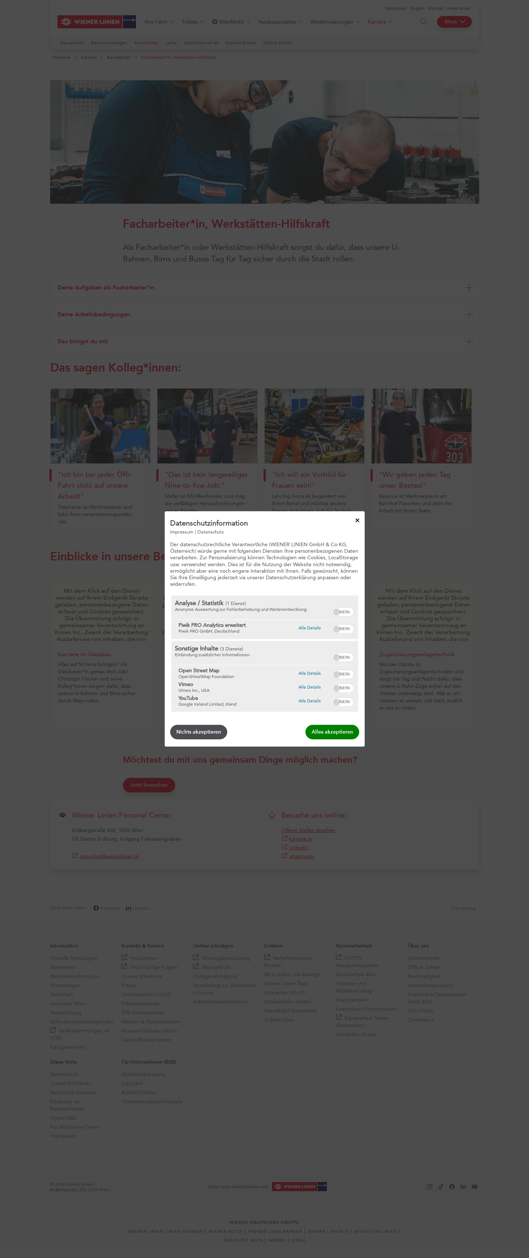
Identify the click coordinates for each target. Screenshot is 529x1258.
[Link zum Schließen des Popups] (357, 520)
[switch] (342, 610)
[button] (336, 612)
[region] (264, 653)
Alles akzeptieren (332, 732)
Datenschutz (210, 532)
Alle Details (309, 627)
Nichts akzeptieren (198, 732)
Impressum (181, 532)
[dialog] (265, 629)
